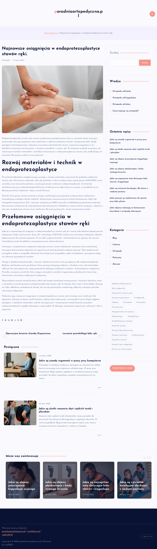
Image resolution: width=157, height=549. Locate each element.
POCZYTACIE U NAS (122, 368)
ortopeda (128, 302)
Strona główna (50, 33)
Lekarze (116, 245)
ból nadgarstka (119, 288)
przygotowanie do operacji (123, 312)
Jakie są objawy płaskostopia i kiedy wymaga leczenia (58, 485)
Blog (115, 238)
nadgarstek (140, 298)
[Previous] (145, 456)
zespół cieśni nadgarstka (122, 344)
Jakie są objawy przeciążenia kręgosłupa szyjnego (21, 485)
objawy (116, 302)
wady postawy (138, 335)
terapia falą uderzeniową (123, 330)
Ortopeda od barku (122, 91)
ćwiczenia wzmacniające (122, 349)
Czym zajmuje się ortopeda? (126, 111)
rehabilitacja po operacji (122, 321)
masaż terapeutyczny (121, 298)
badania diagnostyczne (122, 284)
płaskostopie (118, 316)
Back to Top (148, 536)
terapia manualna (120, 335)
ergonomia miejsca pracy (123, 293)
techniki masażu (119, 326)
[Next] (149, 456)
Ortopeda (6, 60)
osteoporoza (118, 307)
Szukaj (114, 52)
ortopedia (141, 302)
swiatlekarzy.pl (33, 531)
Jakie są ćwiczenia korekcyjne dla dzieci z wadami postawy (133, 485)
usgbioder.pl (7, 535)
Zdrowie (116, 264)
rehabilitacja (134, 316)
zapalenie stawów (120, 340)
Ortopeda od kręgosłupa (124, 98)
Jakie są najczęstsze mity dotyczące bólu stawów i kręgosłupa (96, 485)
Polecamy (117, 258)
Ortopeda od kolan (122, 104)
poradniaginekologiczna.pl (13, 531)
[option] (23, 480)
